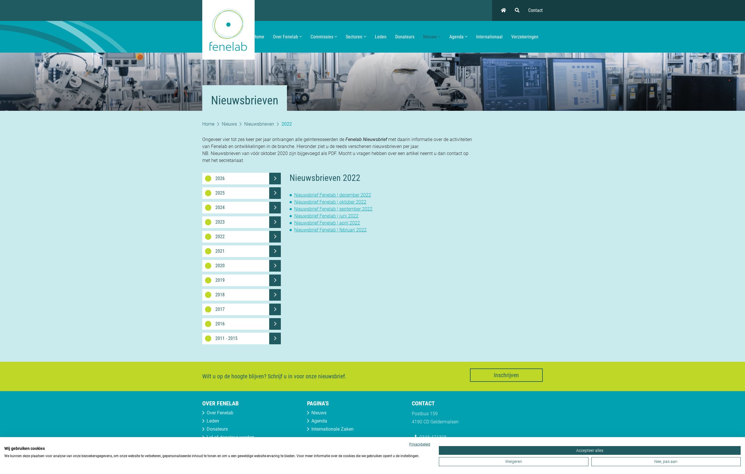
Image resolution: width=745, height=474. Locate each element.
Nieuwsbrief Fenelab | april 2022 (327, 223)
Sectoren (354, 37)
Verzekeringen (524, 37)
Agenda (456, 37)
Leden (380, 37)
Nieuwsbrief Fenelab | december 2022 (332, 195)
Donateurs (404, 37)
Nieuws (430, 37)
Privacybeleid (419, 444)
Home (258, 37)
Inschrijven (506, 375)
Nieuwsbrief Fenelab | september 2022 (333, 209)
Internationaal (489, 37)
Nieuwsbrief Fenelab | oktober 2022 (330, 202)
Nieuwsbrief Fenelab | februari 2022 (330, 230)
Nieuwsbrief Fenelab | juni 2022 (326, 216)
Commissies (322, 37)
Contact (535, 10)
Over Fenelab (285, 37)
